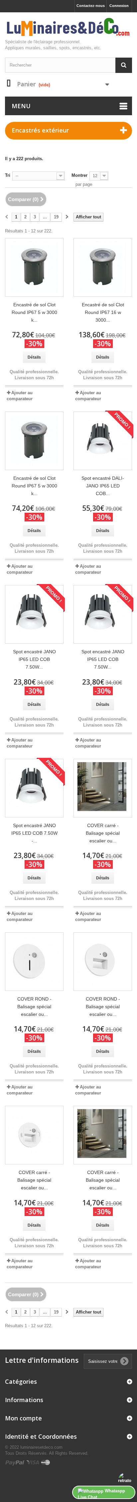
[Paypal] (15, 1462)
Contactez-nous (90, 6)
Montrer (79, 175)
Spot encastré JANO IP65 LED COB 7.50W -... (34, 833)
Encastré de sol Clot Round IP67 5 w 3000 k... (34, 312)
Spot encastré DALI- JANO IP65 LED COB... (102, 485)
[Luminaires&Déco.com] (68, 27)
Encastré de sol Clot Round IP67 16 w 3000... (103, 312)
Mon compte (23, 1418)
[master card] (45, 1462)
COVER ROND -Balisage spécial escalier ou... (34, 1006)
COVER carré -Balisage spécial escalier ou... (103, 833)
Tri (7, 175)
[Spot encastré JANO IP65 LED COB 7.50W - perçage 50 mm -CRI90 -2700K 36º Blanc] (34, 788)
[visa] (33, 1462)
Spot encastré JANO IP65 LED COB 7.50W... (34, 659)
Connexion (119, 6)
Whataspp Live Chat (101, 1493)
